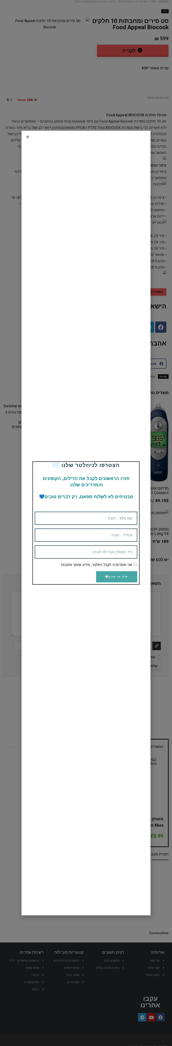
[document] (86, 523)
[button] (27, 137)
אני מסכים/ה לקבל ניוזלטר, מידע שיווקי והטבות (96, 565)
